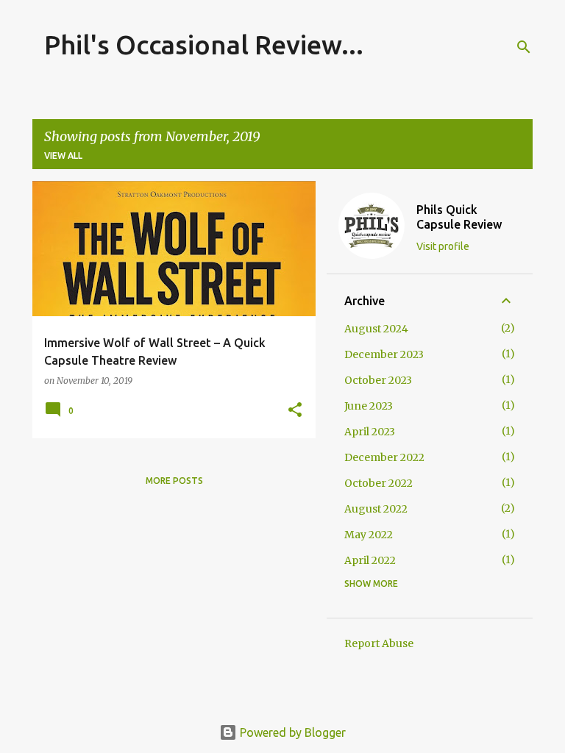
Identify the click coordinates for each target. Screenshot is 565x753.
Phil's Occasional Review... (203, 44)
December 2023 (384, 354)
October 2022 (378, 483)
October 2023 (378, 380)
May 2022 (368, 534)
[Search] (524, 47)
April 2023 (369, 431)
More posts (174, 480)
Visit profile (442, 246)
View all (63, 155)
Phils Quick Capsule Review (459, 217)
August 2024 (376, 328)
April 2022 (370, 560)
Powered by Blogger (291, 732)
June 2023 (368, 406)
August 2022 (376, 508)
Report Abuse (378, 643)
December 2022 (384, 457)
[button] (295, 411)
